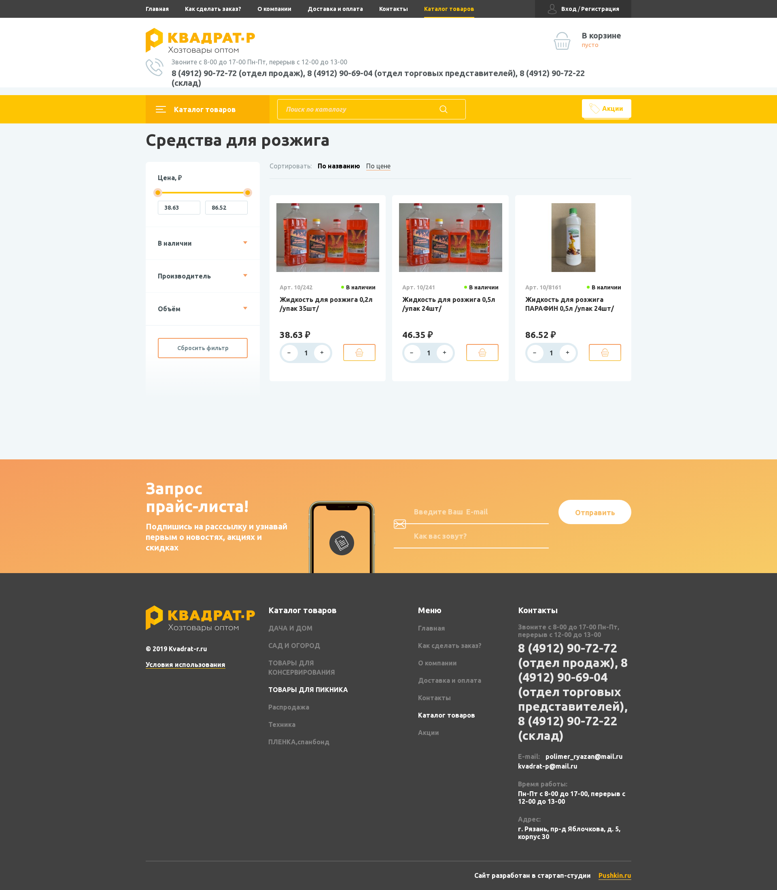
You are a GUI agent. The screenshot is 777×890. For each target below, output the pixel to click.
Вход (569, 9)
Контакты (393, 9)
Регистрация (600, 9)
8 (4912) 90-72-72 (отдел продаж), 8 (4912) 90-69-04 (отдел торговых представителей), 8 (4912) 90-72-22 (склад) (378, 77)
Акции (612, 108)
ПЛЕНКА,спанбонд (298, 742)
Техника (281, 724)
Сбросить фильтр (203, 348)
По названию (339, 166)
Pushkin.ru (615, 875)
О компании (274, 9)
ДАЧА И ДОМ (290, 628)
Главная (157, 9)
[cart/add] (359, 352)
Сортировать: (291, 166)
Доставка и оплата (335, 9)
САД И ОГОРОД (294, 645)
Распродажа (288, 707)
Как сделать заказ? (213, 9)
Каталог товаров (449, 9)
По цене (378, 166)
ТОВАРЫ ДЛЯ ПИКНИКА (308, 689)
